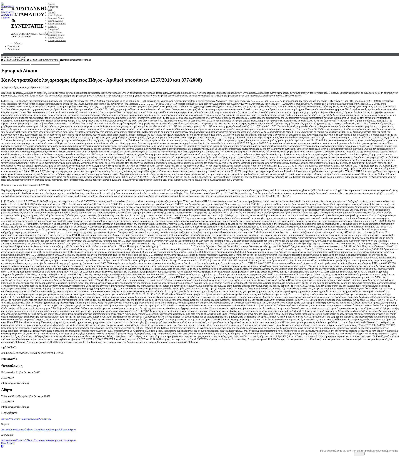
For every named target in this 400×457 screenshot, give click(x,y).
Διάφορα (52, 26)
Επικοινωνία (14, 46)
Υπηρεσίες (53, 6)
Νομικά (51, 12)
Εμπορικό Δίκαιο (56, 18)
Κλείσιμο (359, 454)
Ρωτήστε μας (14, 49)
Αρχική (51, 4)
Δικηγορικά (53, 29)
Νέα (50, 9)
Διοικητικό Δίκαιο (57, 23)
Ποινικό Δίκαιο (55, 21)
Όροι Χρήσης (8, 443)
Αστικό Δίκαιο (55, 15)
